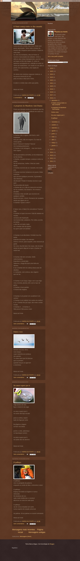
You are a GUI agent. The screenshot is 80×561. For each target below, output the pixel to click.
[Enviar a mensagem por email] (28, 97)
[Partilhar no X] (30, 97)
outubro (54, 125)
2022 (51, 80)
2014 (51, 152)
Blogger (52, 544)
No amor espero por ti (22, 385)
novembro (55, 122)
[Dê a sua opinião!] (29, 97)
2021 (51, 83)
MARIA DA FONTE (62, 32)
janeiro (54, 145)
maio (53, 136)
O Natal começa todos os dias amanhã (28, 26)
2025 (51, 71)
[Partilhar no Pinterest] (33, 97)
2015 (51, 149)
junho (53, 133)
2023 (51, 77)
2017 (51, 95)
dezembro (55, 100)
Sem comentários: (19, 323)
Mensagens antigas (36, 532)
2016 (51, 98)
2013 (51, 155)
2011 (51, 161)
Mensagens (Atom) (25, 536)
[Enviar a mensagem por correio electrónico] (25, 97)
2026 (51, 68)
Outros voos (18, 331)
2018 (51, 92)
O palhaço (17, 462)
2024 (51, 74)
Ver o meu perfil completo (55, 56)
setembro (55, 128)
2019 (51, 89)
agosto (54, 131)
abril (53, 139)
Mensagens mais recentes (23, 529)
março (54, 142)
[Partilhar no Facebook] (31, 97)
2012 (51, 158)
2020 (51, 86)
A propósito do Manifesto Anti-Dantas (28, 105)
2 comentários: (18, 97)
